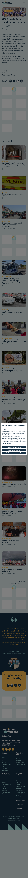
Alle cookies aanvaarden (14, 447)
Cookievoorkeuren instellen (14, 453)
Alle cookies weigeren (14, 450)
